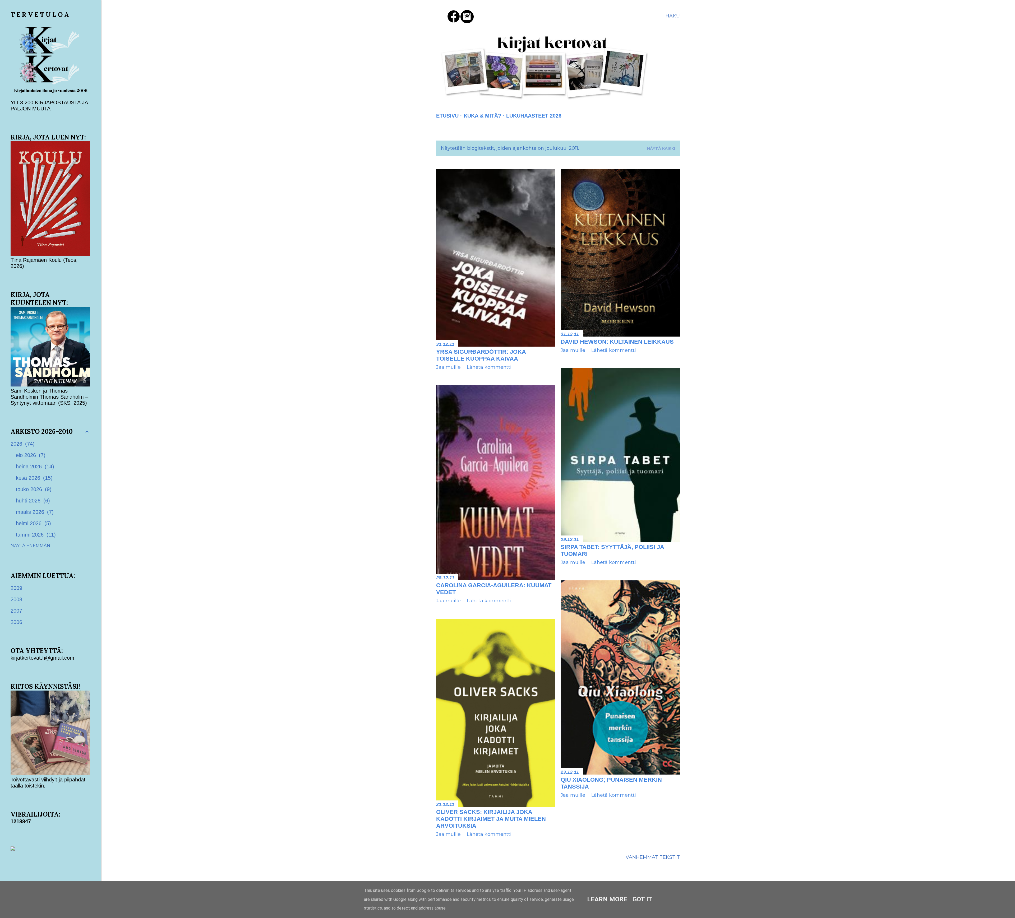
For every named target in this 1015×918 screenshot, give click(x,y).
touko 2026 (33, 489)
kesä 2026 (33, 478)
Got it (642, 899)
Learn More (607, 899)
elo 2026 (30, 455)
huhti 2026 (32, 501)
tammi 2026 (35, 535)
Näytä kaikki (661, 148)
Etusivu (447, 116)
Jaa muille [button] (448, 367)
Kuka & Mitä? (482, 116)
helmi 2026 (32, 523)
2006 (16, 622)
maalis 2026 (34, 512)
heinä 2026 (34, 466)
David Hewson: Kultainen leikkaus (617, 341)
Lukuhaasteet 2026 (533, 116)
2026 (22, 444)
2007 (16, 611)
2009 (16, 588)
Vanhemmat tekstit (653, 857)
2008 (16, 599)
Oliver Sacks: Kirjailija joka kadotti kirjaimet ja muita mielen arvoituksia (491, 819)
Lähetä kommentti (489, 367)
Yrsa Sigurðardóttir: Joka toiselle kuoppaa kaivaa (481, 355)
